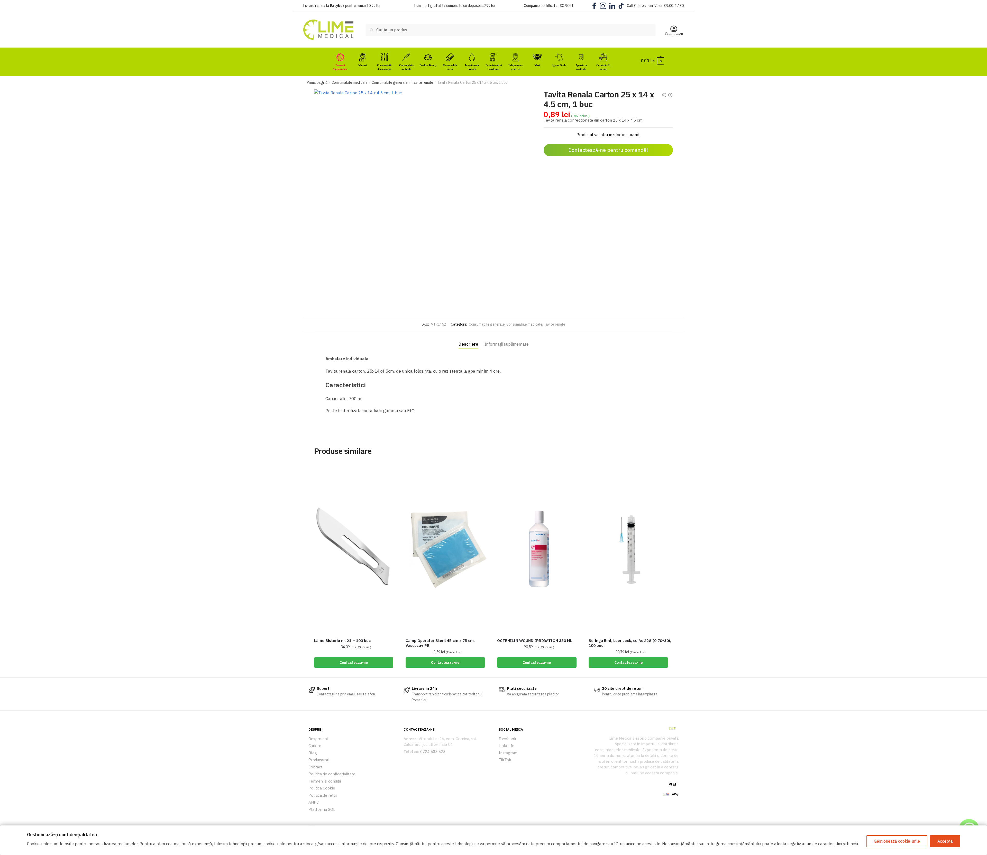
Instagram (508, 752)
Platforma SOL (321, 809)
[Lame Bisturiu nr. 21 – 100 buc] (356, 548)
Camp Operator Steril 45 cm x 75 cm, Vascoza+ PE (440, 643)
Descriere (468, 344)
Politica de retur (322, 795)
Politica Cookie (321, 788)
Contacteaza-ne (354, 662)
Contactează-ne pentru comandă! (608, 149)
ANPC (313, 802)
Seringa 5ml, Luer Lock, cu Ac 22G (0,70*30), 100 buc (630, 643)
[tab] (468, 340)
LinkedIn (506, 745)
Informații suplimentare (507, 344)
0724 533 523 (432, 751)
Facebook (507, 738)
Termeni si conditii (324, 781)
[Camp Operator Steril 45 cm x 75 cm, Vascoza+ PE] (447, 548)
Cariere (314, 745)
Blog (312, 752)
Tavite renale (422, 82)
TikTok (505, 759)
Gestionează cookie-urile (897, 841)
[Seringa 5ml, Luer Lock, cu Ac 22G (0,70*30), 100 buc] (630, 548)
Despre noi (318, 738)
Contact (315, 767)
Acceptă (945, 841)
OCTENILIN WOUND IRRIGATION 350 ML (534, 640)
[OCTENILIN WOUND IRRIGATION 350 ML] (539, 548)
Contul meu (674, 34)
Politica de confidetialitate (331, 773)
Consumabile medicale (350, 82)
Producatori (318, 759)
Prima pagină (317, 82)
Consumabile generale (390, 82)
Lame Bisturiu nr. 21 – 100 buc (342, 640)
